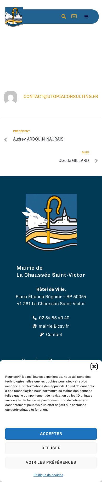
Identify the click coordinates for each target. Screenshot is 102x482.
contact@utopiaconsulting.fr (61, 96)
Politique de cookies (48, 475)
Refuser (51, 448)
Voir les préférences (51, 462)
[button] (94, 366)
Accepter (51, 433)
